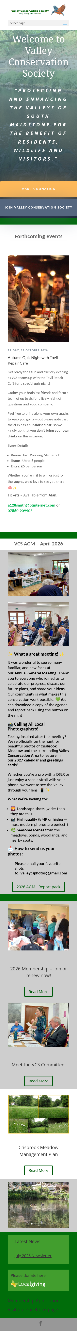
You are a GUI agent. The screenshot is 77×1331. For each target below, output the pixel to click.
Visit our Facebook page (33, 1309)
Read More (38, 991)
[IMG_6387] (38, 1227)
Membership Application (34, 1300)
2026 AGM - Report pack (38, 886)
